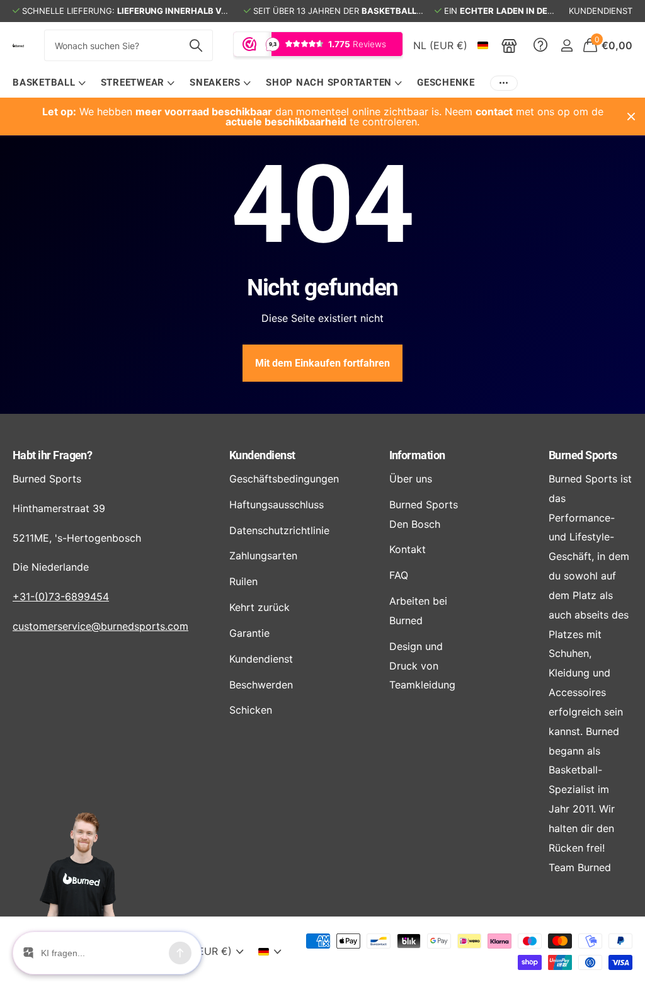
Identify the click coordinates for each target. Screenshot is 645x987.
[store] (509, 45)
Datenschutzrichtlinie (279, 530)
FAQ (398, 575)
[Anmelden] (567, 45)
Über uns (410, 478)
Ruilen (243, 581)
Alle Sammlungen (49, 83)
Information (417, 455)
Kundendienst (262, 455)
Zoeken (195, 45)
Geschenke (446, 82)
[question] (540, 45)
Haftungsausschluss (276, 504)
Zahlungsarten (263, 555)
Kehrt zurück (259, 607)
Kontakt (407, 549)
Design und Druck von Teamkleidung (422, 666)
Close (631, 116)
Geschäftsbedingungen (284, 478)
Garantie (249, 633)
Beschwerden (261, 684)
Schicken (250, 710)
